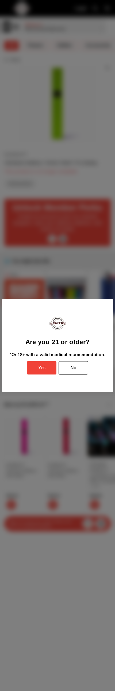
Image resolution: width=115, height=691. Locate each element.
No (73, 367)
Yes (41, 367)
